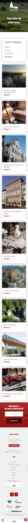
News (13, 477)
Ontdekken (13, 469)
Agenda (13, 472)
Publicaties (13, 475)
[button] (2, 520)
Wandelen (7, 47)
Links (14, 486)
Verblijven (13, 467)
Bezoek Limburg (9, 53)
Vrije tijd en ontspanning (13, 464)
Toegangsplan (14, 445)
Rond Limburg (8, 57)
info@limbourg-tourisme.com (14, 452)
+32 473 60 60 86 (14, 450)
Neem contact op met (13, 480)
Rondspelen (8, 50)
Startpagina (13, 461)
